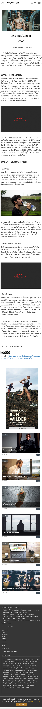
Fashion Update (21, 610)
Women (30, 663)
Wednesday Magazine (10, 651)
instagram (5, 634)
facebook (5, 630)
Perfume (18, 687)
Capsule (35, 676)
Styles (24, 676)
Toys (13, 618)
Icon (25, 614)
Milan (36, 661)
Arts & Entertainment (32, 616)
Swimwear (12, 661)
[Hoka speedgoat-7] (22, 400)
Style (5, 614)
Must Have (20, 621)
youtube (4, 643)
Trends (36, 678)
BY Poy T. (21, 41)
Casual (22, 674)
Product (20, 683)
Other (27, 661)
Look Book (19, 670)
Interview (20, 668)
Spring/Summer (16, 676)
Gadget (32, 685)
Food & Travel (20, 616)
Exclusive (13, 621)
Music (22, 672)
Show (31, 672)
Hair (4, 668)
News (16, 681)
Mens (26, 672)
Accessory (18, 678)
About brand (17, 612)
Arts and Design (8, 681)
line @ (3, 632)
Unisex (31, 661)
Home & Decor (6, 618)
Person (8, 659)
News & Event (21, 618)
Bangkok (6, 670)
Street (25, 663)
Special (26, 668)
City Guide (35, 621)
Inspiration (19, 614)
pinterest (4, 641)
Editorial (6, 621)
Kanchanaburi (16, 659)
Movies (25, 670)
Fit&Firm (29, 681)
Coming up (15, 672)
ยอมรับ (21, 704)
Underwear (34, 668)
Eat (4, 659)
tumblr (3, 645)
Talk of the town (17, 666)
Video (9, 623)
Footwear (6, 687)
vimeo (3, 636)
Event (32, 683)
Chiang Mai (7, 666)
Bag (24, 678)
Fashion (6, 610)
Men (4, 678)
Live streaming (7, 612)
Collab (29, 676)
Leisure (5, 616)
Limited (12, 670)
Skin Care (22, 681)
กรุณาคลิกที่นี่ (35, 702)
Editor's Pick (30, 674)
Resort (11, 663)
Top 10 (4, 623)
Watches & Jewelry (34, 610)
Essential (28, 621)
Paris (30, 670)
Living (38, 454)
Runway (12, 610)
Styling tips (11, 685)
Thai (17, 661)
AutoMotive (26, 687)
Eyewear (6, 674)
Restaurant (6, 676)
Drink (34, 681)
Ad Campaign (14, 674)
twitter (3, 638)
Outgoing (31, 659)
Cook (22, 661)
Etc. (15, 663)
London (24, 659)
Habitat (7, 672)
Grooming (11, 614)
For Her (25, 612)
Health (16, 346)
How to (8, 346)
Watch (18, 685)
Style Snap (31, 614)
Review (5, 663)
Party (25, 666)
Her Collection (11, 668)
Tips (4, 683)
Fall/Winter (10, 678)
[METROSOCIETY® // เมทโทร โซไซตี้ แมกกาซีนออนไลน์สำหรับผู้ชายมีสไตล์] (10, 3)
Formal (30, 666)
